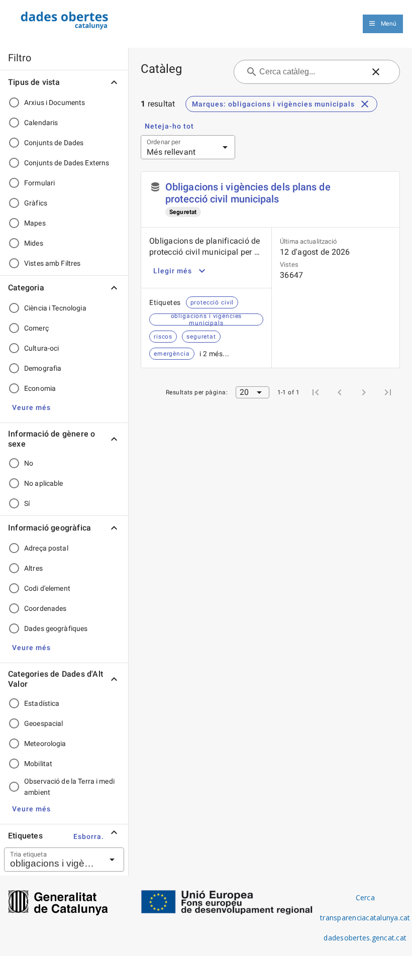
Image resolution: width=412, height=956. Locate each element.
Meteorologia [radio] (45, 743)
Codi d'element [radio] (47, 588)
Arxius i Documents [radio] (54, 102)
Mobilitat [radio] (38, 764)
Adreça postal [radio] (46, 548)
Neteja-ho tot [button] (169, 126)
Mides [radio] (33, 243)
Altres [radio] (33, 568)
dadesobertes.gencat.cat (365, 937)
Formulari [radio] (39, 183)
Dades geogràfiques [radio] (55, 628)
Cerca (365, 897)
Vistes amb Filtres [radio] (52, 263)
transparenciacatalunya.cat (365, 917)
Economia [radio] (40, 388)
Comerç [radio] (36, 328)
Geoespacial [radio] (43, 723)
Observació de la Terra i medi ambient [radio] (69, 786)
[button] (31, 407)
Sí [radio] (27, 503)
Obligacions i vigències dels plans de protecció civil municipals (248, 193)
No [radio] (28, 463)
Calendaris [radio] (41, 123)
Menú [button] (388, 23)
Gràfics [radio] (35, 203)
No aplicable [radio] (43, 483)
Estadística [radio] (41, 703)
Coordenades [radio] (45, 608)
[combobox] (51, 859)
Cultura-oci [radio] (41, 348)
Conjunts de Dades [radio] (53, 143)
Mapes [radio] (35, 223)
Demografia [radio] (42, 368)
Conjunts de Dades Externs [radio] (66, 163)
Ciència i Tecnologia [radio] (55, 308)
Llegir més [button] (172, 271)
